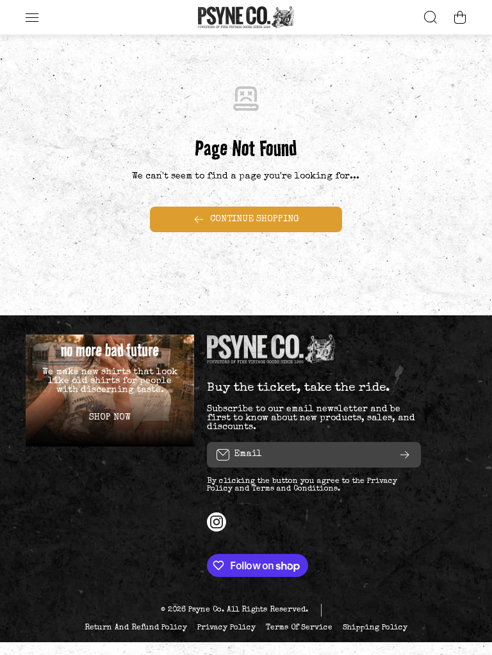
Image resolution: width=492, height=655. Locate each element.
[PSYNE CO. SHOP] (246, 17)
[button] (460, 17)
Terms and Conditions (295, 489)
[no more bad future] (110, 390)
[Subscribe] (405, 455)
